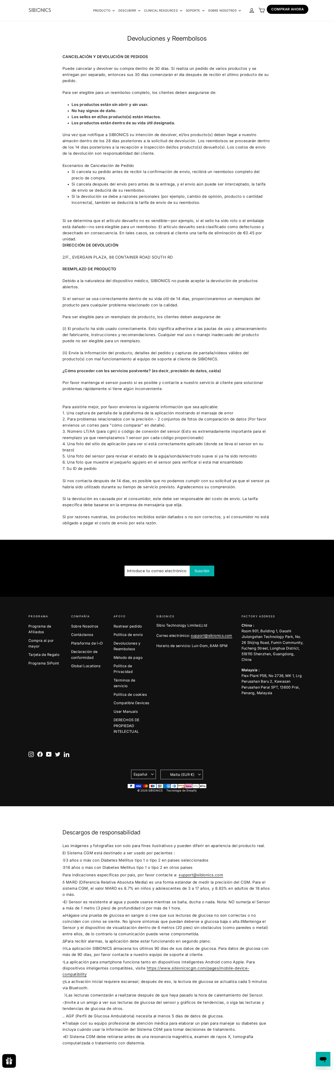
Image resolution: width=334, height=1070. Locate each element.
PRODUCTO (102, 10)
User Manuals (126, 711)
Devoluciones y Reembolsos (127, 646)
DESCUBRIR (127, 10)
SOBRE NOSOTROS (222, 10)
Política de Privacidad (123, 669)
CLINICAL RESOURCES (161, 10)
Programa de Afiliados (39, 629)
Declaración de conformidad (84, 655)
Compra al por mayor (41, 643)
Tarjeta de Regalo (43, 654)
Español (140, 774)
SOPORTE (193, 10)
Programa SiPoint (43, 663)
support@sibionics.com (211, 635)
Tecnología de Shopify (181, 790)
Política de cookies (130, 694)
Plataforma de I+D (87, 643)
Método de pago (128, 657)
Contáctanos (82, 635)
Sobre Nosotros (84, 626)
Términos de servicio (124, 683)
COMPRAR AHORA (287, 9)
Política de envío (128, 635)
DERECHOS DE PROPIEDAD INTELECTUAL (127, 726)
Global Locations (86, 666)
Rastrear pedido (128, 626)
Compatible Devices (131, 703)
